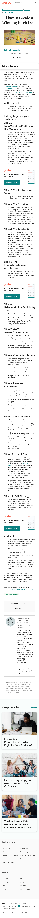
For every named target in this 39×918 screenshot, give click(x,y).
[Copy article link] (20, 57)
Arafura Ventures (12, 86)
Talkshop (18, 3)
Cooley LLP (9, 88)
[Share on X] (13, 57)
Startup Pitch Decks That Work (21, 92)
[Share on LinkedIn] (17, 57)
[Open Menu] (35, 3)
